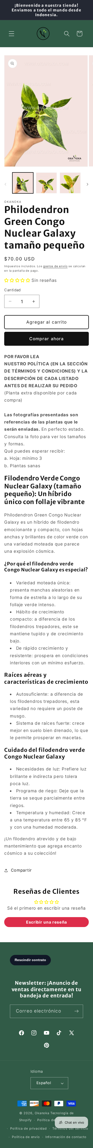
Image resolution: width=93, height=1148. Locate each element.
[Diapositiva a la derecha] (87, 184)
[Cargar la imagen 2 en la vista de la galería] (46, 182)
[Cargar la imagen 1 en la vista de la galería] (22, 182)
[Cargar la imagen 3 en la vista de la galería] (70, 182)
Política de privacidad (28, 1128)
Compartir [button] (21, 870)
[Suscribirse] (76, 1011)
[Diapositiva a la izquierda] (5, 184)
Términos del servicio (70, 1128)
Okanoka (42, 1113)
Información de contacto (66, 1137)
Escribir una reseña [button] (46, 922)
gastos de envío (55, 266)
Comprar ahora (46, 338)
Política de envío (26, 1137)
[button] (11, 33)
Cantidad (12, 290)
